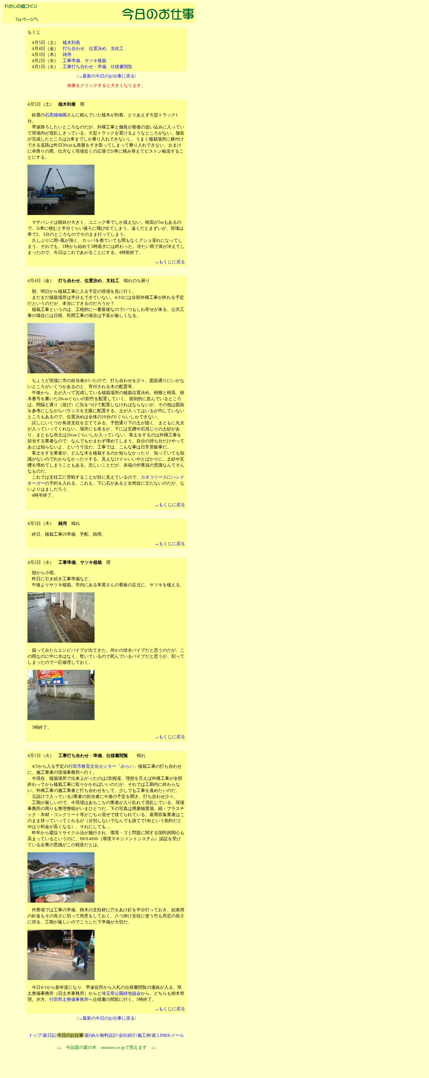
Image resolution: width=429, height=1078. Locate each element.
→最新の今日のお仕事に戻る (106, 75)
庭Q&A (92, 1035)
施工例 (143, 1035)
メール (177, 1035)
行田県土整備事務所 (68, 999)
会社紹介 (127, 1035)
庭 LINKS (161, 1035)
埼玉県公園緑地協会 (121, 993)
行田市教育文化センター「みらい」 (103, 766)
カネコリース (154, 477)
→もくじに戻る (170, 261)
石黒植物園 (56, 114)
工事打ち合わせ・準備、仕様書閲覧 (97, 66)
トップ (35, 1035)
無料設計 (108, 1035)
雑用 (67, 54)
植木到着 (71, 42)
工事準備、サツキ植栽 (84, 60)
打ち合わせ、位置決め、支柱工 (93, 48)
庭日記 (49, 1035)
